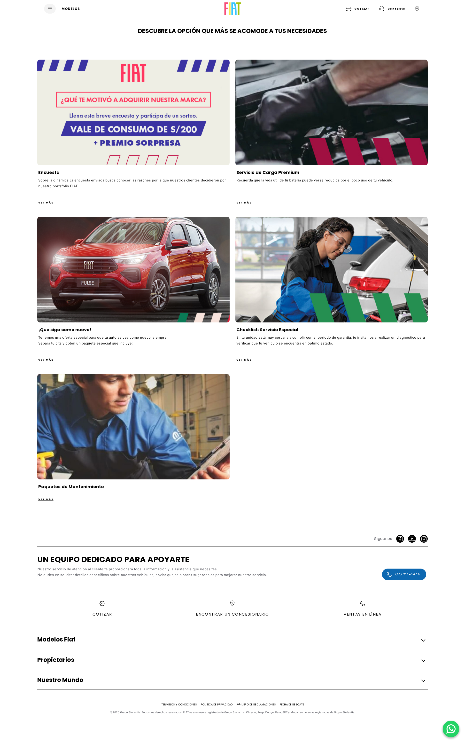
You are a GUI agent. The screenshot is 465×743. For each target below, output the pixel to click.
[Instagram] (424, 539)
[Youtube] (412, 539)
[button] (391, 9)
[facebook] (400, 539)
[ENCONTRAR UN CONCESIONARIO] (417, 9)
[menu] (50, 9)
